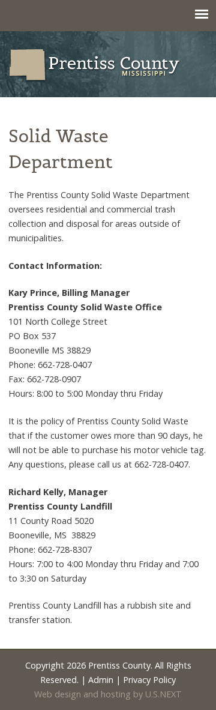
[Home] (108, 65)
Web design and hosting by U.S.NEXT (108, 694)
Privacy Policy (149, 679)
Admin (100, 679)
